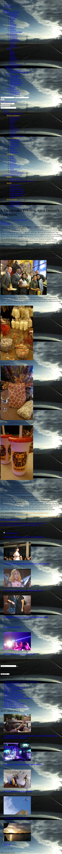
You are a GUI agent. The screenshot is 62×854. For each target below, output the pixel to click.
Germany (13, 63)
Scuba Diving (11, 88)
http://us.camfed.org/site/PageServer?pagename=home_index (38, 516)
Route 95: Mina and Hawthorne (14, 687)
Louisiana (13, 25)
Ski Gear (12, 87)
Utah (11, 21)
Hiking (9, 68)
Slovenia (13, 57)
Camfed (10, 519)
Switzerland (14, 59)
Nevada (12, 19)
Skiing (9, 74)
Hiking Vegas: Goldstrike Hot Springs (16, 707)
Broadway (4, 519)
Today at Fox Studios (12, 627)
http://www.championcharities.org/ (36, 513)
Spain (12, 61)
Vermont (13, 30)
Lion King (16, 519)
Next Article (6, 525)
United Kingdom (15, 65)
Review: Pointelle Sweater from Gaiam (30, 523)
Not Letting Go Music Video (15, 818)
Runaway (7, 845)
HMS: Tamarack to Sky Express (14, 703)
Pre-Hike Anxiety (9, 685)
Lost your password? (9, 101)
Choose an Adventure (11, 66)
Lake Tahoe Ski (15, 76)
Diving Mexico (15, 94)
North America (12, 14)
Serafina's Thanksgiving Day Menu (25, 525)
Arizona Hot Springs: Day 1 (13, 683)
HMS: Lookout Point (11, 700)
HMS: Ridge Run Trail (11, 702)
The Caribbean (12, 34)
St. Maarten (13, 37)
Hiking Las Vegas (16, 70)
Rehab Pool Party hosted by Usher (18, 791)
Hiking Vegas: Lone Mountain (14, 705)
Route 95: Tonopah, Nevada (13, 689)
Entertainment (20, 220)
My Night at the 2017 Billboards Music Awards (23, 764)
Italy (11, 50)
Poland (12, 56)
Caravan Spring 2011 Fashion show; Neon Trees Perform (27, 564)
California (13, 26)
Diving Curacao (15, 92)
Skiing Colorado (15, 79)
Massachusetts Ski (16, 83)
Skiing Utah (14, 77)
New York (13, 17)
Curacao (13, 45)
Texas (12, 23)
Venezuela (13, 46)
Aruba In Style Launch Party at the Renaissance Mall (26, 617)
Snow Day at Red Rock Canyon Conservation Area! (21, 682)
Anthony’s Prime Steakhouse (14, 696)
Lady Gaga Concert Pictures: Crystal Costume (23, 590)
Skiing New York (15, 85)
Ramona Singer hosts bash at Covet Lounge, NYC (24, 537)
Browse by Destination (11, 12)
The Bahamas (14, 41)
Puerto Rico (14, 36)
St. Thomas (13, 39)
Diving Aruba (14, 90)
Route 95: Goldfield (10, 691)
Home (6, 10)
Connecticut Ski (15, 81)
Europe (9, 48)
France (12, 52)
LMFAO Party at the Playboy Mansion (19, 654)
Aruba (12, 43)
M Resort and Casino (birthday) (14, 694)
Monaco (12, 54)
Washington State (16, 32)
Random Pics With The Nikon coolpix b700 (18, 698)
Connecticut (14, 15)
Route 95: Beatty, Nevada (12, 693)
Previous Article (7, 523)
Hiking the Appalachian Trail (19, 72)
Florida (12, 28)
